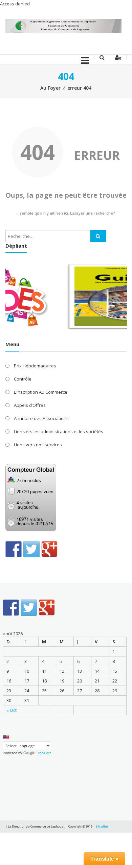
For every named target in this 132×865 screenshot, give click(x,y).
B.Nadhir (101, 826)
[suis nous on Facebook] (13, 549)
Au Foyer (50, 88)
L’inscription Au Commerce (40, 392)
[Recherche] (98, 236)
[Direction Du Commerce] (63, 26)
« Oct (11, 710)
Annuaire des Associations (41, 418)
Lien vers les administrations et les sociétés (58, 431)
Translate (43, 753)
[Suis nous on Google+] (49, 549)
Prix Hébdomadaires (35, 366)
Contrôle (22, 379)
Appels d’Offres (30, 405)
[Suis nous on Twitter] (31, 549)
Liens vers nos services (38, 445)
